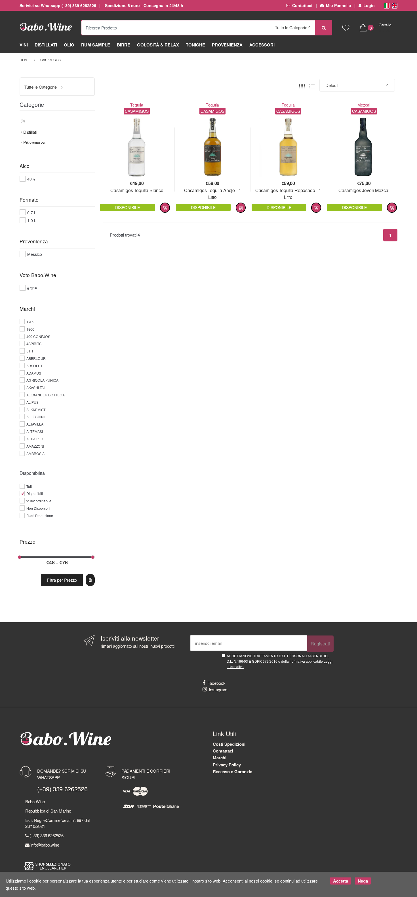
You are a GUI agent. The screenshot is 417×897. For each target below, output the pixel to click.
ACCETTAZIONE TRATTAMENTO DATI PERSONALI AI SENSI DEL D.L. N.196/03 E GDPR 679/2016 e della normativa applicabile (279, 661)
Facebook (216, 683)
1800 (30, 329)
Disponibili (34, 493)
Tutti (29, 486)
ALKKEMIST (35, 409)
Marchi (219, 757)
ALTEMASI (34, 431)
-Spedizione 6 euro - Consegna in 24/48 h (143, 5)
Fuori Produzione (39, 515)
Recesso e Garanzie (232, 771)
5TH (29, 350)
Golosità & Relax (158, 45)
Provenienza (227, 45)
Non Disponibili (38, 508)
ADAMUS (33, 373)
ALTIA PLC (34, 438)
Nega (363, 881)
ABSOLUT (34, 365)
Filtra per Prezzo (62, 580)
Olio (69, 45)
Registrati (320, 643)
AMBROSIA (35, 453)
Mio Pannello (338, 5)
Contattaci (302, 5)
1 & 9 (30, 321)
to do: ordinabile (38, 500)
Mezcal (363, 105)
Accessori (262, 45)
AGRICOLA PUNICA (42, 380)
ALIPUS (32, 402)
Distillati (46, 45)
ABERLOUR (36, 358)
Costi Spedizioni (229, 744)
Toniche (195, 45)
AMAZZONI (35, 446)
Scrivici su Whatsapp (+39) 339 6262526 (58, 5)
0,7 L (31, 212)
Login (369, 5)
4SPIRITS (33, 343)
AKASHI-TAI (35, 387)
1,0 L (31, 220)
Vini (24, 45)
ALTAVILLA (34, 424)
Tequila (136, 105)
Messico (34, 254)
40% (31, 179)
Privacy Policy (227, 765)
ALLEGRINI (35, 416)
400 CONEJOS (38, 336)
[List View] (312, 85)
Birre (123, 45)
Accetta (340, 881)
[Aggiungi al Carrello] (165, 208)
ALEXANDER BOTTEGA (45, 394)
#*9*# (32, 288)
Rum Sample (95, 45)
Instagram (218, 689)
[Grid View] (302, 85)
